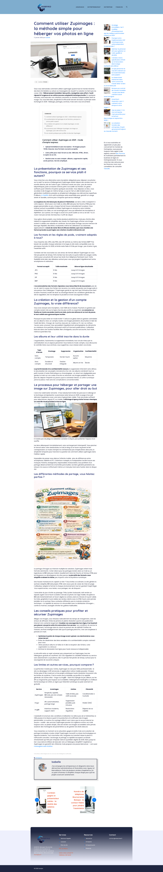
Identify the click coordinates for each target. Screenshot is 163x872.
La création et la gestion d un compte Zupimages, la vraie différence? (62, 125)
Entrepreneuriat (94, 7)
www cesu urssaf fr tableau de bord (66, 854)
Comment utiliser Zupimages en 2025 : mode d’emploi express (64, 117)
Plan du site (64, 845)
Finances (119, 7)
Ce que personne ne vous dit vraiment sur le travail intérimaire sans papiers (119, 72)
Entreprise (108, 7)
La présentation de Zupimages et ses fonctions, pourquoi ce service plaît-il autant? (63, 120)
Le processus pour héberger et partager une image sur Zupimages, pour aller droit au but (62, 129)
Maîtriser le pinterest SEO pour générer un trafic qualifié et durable (119, 52)
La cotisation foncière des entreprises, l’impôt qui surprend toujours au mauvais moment (115, 127)
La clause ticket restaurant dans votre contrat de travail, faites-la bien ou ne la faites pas (114, 82)
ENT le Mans (63, 849)
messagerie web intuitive (43, 746)
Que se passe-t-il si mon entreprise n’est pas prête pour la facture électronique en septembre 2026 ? (114, 115)
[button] (126, 7)
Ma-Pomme (120, 153)
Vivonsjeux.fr (37, 855)
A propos (63, 842)
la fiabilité (44, 195)
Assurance (80, 7)
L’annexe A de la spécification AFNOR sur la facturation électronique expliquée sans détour (114, 62)
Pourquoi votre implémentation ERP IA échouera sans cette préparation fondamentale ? (114, 42)
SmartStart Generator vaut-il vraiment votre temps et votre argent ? (113, 103)
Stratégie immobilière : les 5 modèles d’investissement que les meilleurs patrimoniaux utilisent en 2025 (114, 30)
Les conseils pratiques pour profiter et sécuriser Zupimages (63, 133)
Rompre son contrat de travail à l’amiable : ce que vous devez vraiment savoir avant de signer (115, 92)
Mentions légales (66, 838)
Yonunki (107, 169)
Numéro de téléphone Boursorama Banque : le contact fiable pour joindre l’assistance (77, 799)
